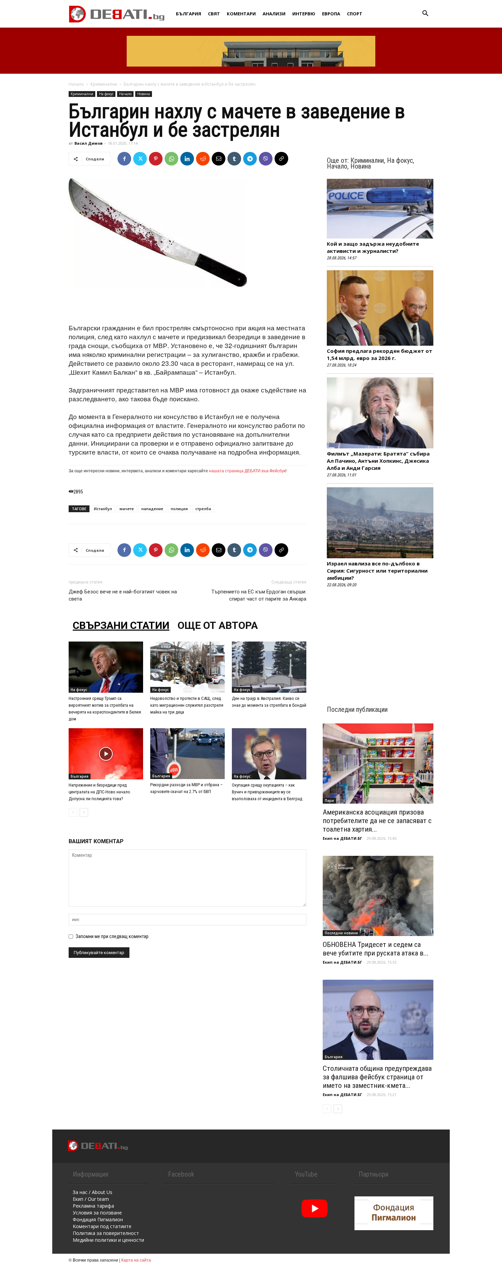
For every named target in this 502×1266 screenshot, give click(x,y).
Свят (214, 14)
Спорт (354, 14)
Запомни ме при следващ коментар (112, 936)
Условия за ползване (97, 1212)
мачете (127, 508)
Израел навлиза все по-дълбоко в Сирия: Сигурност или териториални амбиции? (377, 570)
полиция (179, 508)
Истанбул (103, 508)
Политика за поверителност (106, 1233)
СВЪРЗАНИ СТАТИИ (121, 625)
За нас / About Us (92, 1192)
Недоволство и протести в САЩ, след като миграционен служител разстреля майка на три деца (186, 705)
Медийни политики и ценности (108, 1240)
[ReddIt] (203, 159)
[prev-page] (73, 812)
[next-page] (84, 812)
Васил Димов (88, 143)
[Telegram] (250, 159)
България (188, 14)
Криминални (103, 84)
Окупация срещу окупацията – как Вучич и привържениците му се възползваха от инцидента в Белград (267, 791)
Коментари (241, 14)
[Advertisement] (187, 306)
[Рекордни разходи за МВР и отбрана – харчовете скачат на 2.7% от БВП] (187, 753)
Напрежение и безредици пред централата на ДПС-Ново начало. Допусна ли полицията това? (100, 791)
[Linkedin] (187, 159)
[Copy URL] (281, 159)
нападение (152, 508)
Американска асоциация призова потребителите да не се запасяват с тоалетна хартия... (377, 820)
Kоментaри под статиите (102, 1226)
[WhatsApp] (171, 159)
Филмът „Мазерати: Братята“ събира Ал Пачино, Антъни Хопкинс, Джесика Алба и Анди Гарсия (378, 460)
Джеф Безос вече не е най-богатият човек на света (123, 595)
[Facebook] (124, 159)
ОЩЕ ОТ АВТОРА (218, 625)
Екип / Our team (91, 1199)
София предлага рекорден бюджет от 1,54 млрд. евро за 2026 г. (379, 354)
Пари (329, 800)
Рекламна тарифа (93, 1206)
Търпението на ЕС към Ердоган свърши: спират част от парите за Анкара (258, 595)
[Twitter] (140, 159)
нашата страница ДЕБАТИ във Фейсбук (247, 470)
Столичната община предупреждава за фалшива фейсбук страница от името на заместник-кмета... (377, 1077)
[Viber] (266, 159)
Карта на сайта (136, 1260)
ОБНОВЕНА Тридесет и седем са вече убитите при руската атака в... (376, 948)
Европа (331, 14)
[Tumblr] (234, 159)
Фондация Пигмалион (98, 1219)
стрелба (203, 508)
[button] (425, 14)
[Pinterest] (156, 159)
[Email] (218, 159)
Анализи (274, 14)
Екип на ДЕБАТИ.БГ (342, 838)
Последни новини (341, 933)
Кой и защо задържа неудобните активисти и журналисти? (373, 247)
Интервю (303, 14)
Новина (143, 93)
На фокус (106, 93)
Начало (76, 84)
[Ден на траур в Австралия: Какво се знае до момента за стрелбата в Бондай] (269, 667)
